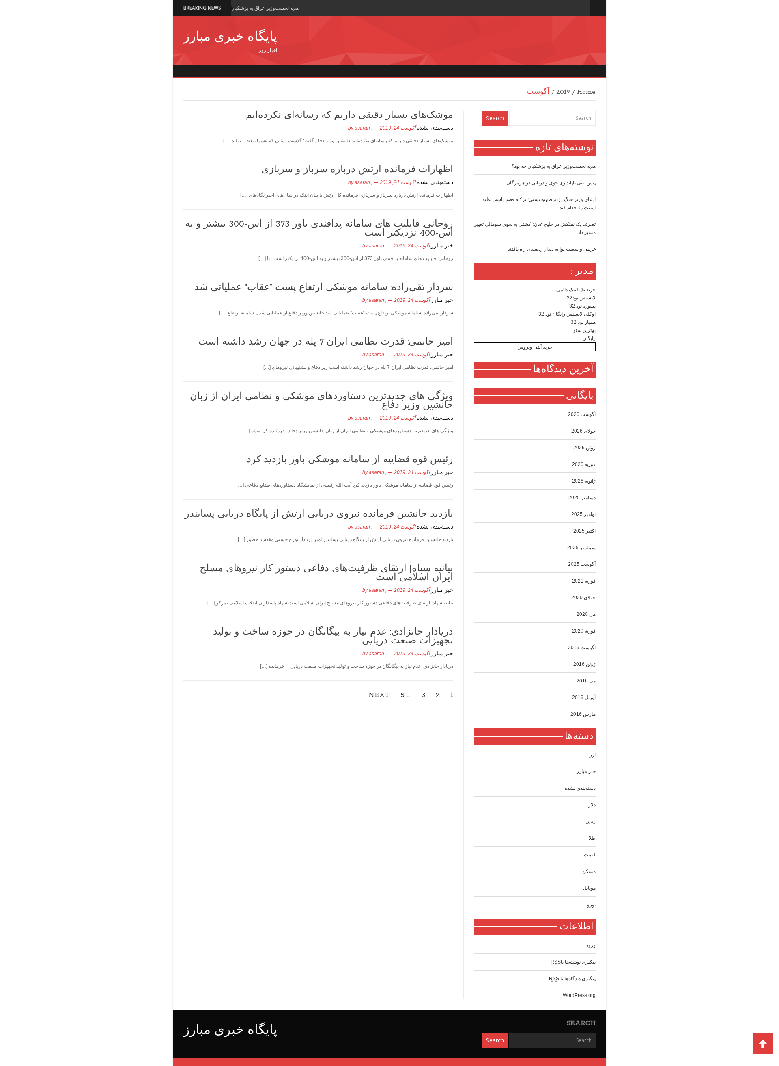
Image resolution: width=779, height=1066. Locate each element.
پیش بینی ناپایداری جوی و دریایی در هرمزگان (551, 183)
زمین (590, 821)
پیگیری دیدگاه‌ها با (572, 979)
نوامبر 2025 (583, 514)
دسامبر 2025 (582, 497)
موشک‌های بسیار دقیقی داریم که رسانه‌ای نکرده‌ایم (349, 115)
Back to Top (763, 1044)
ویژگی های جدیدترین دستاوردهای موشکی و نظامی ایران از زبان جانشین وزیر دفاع (321, 401)
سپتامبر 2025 (581, 547)
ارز (593, 755)
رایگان (589, 338)
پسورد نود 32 (582, 306)
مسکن (589, 871)
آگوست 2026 (582, 414)
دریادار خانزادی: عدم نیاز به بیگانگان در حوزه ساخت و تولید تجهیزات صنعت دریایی (333, 636)
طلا (592, 838)
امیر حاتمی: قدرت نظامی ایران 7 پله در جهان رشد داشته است (325, 342)
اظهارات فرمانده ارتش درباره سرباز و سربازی (357, 170)
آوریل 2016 (584, 697)
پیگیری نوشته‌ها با (573, 962)
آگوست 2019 (582, 647)
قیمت (590, 855)
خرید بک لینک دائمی (576, 289)
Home (586, 92)
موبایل (589, 888)
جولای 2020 (583, 597)
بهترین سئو (584, 330)
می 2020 (586, 614)
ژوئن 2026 (584, 448)
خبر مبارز (442, 246)
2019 (563, 92)
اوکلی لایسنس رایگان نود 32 (567, 314)
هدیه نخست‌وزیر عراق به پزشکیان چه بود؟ (257, 8)
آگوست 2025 (582, 564)
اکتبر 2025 (584, 531)
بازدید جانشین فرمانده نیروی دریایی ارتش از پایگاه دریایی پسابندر (319, 514)
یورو (591, 905)
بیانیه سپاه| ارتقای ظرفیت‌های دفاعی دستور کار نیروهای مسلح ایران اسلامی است (326, 573)
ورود (591, 945)
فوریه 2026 (584, 464)
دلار (592, 805)
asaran (362, 128)
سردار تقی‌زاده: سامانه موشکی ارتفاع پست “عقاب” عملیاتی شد (323, 287)
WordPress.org (579, 995)
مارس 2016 (583, 714)
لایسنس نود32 (581, 298)
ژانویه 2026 (584, 481)
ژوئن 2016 (584, 664)
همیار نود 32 (583, 322)
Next (379, 695)
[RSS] (581, 8)
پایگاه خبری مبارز (230, 37)
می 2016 (586, 681)
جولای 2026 (583, 431)
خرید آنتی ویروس (534, 347)
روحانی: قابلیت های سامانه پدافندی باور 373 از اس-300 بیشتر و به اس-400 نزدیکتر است (319, 229)
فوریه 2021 (584, 581)
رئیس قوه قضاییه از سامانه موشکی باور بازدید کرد (350, 460)
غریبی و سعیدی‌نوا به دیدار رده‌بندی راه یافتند (552, 249)
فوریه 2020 (584, 631)
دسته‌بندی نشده (435, 128)
